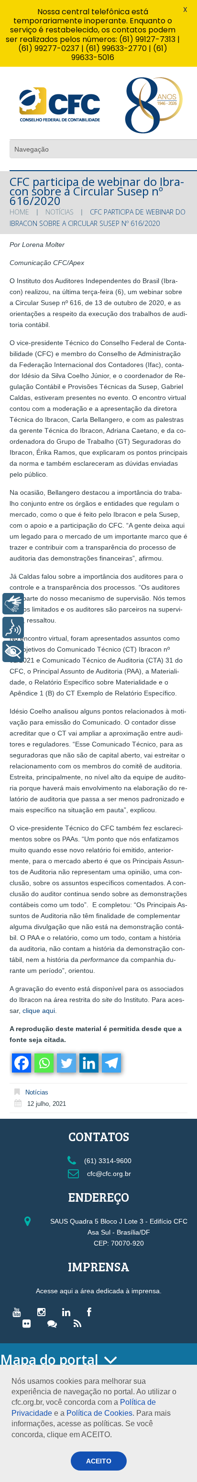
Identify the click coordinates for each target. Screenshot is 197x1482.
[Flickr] (29, 1323)
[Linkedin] (88, 1063)
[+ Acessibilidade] (13, 651)
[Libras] (13, 603)
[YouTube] (19, 1312)
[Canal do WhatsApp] (54, 1323)
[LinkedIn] (69, 1312)
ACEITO (98, 1461)
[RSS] (80, 1323)
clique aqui (38, 1010)
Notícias (59, 211)
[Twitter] (65, 1063)
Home (19, 211)
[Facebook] (21, 1063)
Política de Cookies (99, 1413)
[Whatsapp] (43, 1063)
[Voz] (13, 627)
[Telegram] (110, 1063)
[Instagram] (44, 1312)
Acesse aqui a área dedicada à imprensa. (99, 1291)
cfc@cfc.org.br (108, 1173)
